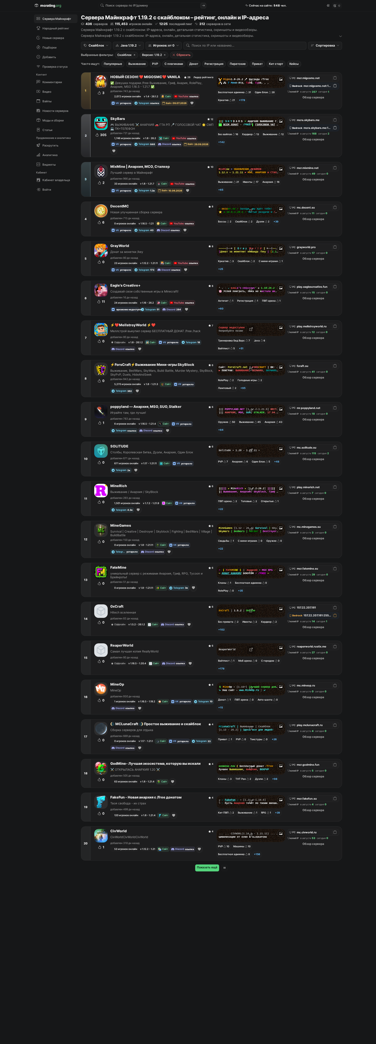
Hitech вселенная (123, 612)
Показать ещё (207, 867)
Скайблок (124, 55)
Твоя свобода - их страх (128, 803)
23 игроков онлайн (125, 263)
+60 (220, 308)
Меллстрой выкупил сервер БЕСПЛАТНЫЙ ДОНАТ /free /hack (155, 331)
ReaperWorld (121, 645)
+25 (220, 269)
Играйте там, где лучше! (128, 412)
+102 (221, 629)
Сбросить (183, 55)
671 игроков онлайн (126, 463)
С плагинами (173, 64)
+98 (274, 778)
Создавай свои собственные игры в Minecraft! (144, 291)
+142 (221, 142)
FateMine (118, 567)
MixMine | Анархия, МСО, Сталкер (140, 167)
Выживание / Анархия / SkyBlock (134, 492)
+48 (276, 461)
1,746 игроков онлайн (127, 138)
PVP (155, 64)
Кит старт (276, 64)
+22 (220, 509)
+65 (220, 189)
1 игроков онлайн (124, 701)
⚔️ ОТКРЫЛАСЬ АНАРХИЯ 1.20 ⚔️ (135, 769)
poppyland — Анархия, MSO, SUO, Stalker (145, 407)
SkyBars (117, 119)
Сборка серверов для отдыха (131, 730)
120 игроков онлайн (126, 815)
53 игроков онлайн (125, 849)
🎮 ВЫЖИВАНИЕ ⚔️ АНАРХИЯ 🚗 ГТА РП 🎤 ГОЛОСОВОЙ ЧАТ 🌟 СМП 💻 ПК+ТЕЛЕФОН (161, 126)
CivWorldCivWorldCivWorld (129, 837)
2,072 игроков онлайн (127, 96)
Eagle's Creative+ (125, 285)
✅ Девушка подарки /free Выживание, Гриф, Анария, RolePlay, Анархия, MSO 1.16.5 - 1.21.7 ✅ (156, 84)
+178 (242, 100)
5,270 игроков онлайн (127, 384)
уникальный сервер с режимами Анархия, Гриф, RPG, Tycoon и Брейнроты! (156, 575)
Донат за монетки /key (126, 252)
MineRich (118, 486)
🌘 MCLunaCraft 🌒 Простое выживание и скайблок (155, 724)
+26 (274, 739)
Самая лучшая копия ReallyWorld (134, 651)
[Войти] (328, 6)
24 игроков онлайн (125, 302)
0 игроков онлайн (125, 223)
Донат (193, 64)
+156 (257, 854)
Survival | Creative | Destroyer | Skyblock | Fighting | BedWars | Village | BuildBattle (161, 533)
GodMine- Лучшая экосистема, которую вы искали (155, 764)
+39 (276, 221)
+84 (220, 429)
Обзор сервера (313, 97)
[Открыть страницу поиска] (203, 5)
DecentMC (119, 206)
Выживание (137, 64)
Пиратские (238, 64)
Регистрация (214, 64)
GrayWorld (119, 246)
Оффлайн (120, 342)
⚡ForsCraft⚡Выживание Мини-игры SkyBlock (152, 365)
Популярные (113, 64)
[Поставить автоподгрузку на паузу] (224, 867)
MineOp (117, 684)
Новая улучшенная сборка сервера (136, 212)
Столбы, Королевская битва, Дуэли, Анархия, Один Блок (151, 452)
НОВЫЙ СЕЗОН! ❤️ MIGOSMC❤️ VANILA (145, 77)
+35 (240, 590)
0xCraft (116, 606)
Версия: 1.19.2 (152, 55)
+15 (220, 707)
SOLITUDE (119, 446)
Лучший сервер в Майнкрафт (131, 172)
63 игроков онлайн (125, 781)
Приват (257, 64)
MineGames (120, 525)
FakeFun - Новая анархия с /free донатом (145, 797)
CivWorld (118, 831)
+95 (242, 388)
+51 (241, 348)
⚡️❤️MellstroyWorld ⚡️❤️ (133, 325)
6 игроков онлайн (125, 423)
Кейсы (294, 64)
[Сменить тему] (337, 6)
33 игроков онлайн (125, 183)
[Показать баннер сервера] (280, 79)
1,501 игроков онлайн (127, 503)
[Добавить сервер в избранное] (191, 103)
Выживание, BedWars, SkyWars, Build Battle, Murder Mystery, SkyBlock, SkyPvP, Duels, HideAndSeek (161, 372)
